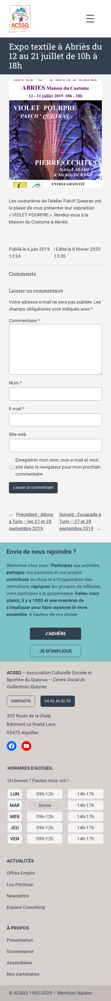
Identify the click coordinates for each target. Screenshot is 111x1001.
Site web (17, 434)
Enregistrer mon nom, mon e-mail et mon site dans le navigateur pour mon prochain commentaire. (57, 467)
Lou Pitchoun (20, 884)
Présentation (20, 940)
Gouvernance (20, 951)
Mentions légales (74, 993)
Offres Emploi (21, 873)
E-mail (17, 408)
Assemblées (19, 962)
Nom (15, 383)
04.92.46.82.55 (58, 701)
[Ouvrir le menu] (93, 18)
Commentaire (24, 320)
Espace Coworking (26, 907)
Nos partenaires (23, 974)
